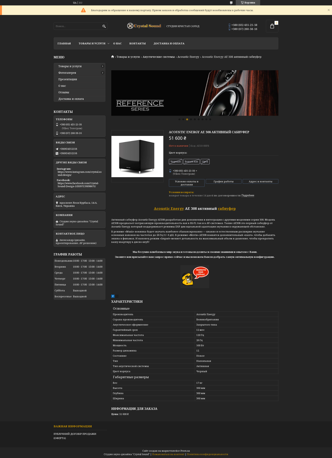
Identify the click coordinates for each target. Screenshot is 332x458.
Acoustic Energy (188, 56)
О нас (117, 43)
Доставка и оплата (169, 43)
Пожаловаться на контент (168, 454)
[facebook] (113, 296)
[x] (117, 296)
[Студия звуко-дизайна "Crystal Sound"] (144, 26)
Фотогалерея (67, 72)
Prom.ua (185, 450)
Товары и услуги (92, 43)
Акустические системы (159, 56)
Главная (64, 43)
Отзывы (63, 92)
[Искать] (104, 26)
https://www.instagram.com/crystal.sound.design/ (80, 173)
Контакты (137, 43)
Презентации (67, 79)
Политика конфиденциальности (207, 454)
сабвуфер (227, 208)
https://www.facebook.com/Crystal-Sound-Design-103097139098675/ (78, 185)
